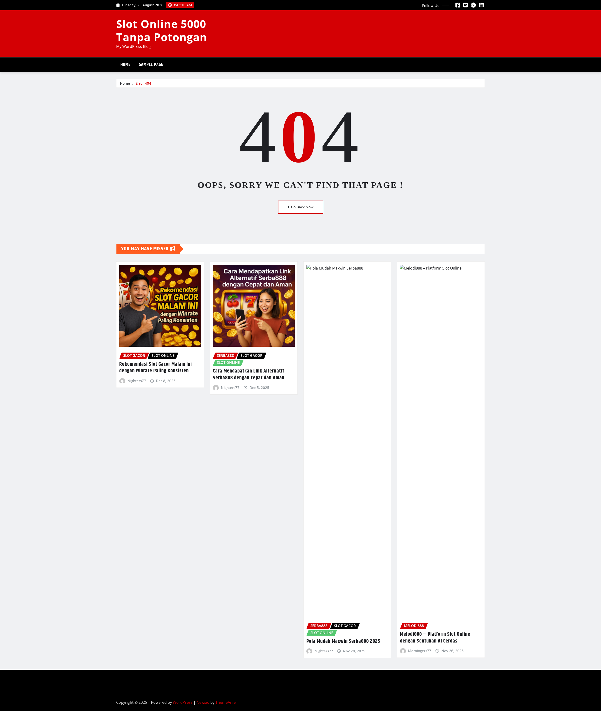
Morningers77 (419, 650)
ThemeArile (226, 702)
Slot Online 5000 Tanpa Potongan (161, 30)
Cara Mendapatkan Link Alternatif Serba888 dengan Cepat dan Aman (249, 374)
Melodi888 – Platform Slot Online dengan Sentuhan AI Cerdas (435, 637)
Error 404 (143, 83)
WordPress (183, 702)
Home (125, 64)
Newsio (202, 702)
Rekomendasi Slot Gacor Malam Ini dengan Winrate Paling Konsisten (155, 367)
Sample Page (151, 64)
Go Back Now (302, 207)
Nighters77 (136, 380)
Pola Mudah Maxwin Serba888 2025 (343, 641)
